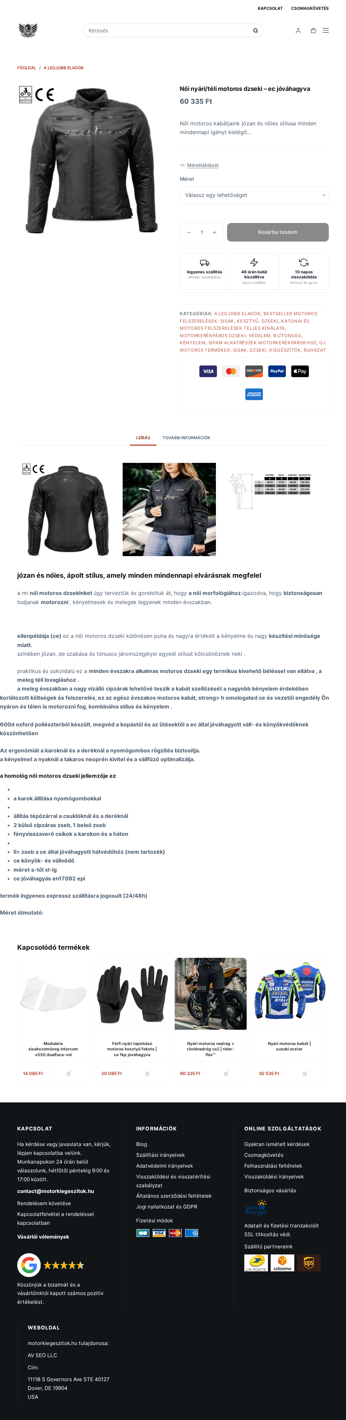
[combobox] (168, 30)
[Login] (298, 30)
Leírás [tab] (143, 437)
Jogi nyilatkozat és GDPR (166, 1206)
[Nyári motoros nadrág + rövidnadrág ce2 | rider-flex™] (211, 994)
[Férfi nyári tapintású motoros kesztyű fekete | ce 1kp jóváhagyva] (132, 994)
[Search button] (255, 30)
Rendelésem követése (44, 1203)
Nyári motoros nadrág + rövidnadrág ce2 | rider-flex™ (210, 1049)
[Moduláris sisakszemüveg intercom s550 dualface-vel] (53, 994)
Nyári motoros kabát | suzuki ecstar (289, 1046)
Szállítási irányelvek (160, 1155)
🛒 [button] (69, 1073)
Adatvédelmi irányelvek (164, 1166)
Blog (141, 1144)
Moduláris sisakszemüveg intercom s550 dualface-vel (53, 1049)
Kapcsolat (270, 8)
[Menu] (326, 30)
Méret (187, 179)
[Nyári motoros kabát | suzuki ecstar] (289, 994)
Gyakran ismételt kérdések (277, 1144)
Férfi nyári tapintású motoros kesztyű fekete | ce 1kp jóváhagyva (132, 1049)
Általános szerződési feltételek (174, 1196)
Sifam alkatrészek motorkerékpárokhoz (262, 342)
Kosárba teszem (277, 232)
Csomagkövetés (310, 8)
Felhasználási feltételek (273, 1166)
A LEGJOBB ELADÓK (237, 313)
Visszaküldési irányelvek (274, 1176)
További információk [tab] (186, 437)
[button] (199, 165)
